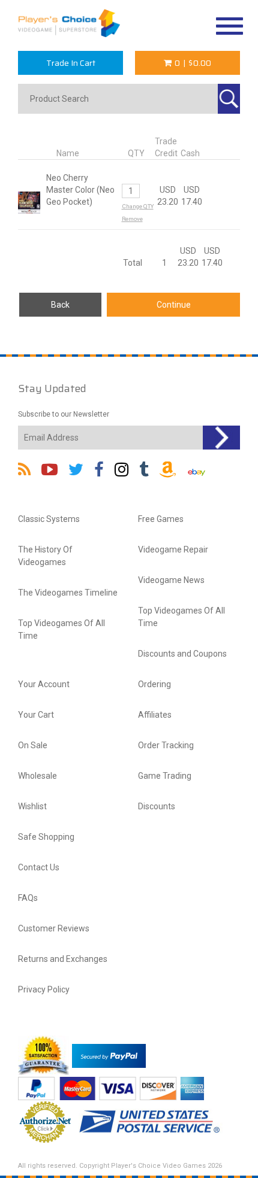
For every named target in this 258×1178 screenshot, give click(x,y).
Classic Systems (49, 519)
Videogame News (171, 580)
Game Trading (164, 776)
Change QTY (138, 206)
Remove (132, 218)
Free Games (161, 519)
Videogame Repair (173, 549)
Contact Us (38, 867)
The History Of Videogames (45, 556)
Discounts (156, 806)
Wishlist (32, 806)
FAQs (28, 898)
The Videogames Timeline (68, 592)
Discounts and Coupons (182, 653)
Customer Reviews (53, 928)
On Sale (32, 745)
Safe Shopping (46, 837)
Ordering (154, 684)
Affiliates (155, 714)
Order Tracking (166, 745)
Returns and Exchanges (62, 959)
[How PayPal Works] (109, 1054)
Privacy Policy (44, 989)
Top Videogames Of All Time (61, 629)
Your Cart (36, 714)
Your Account (44, 684)
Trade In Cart (70, 62)
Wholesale (37, 776)
